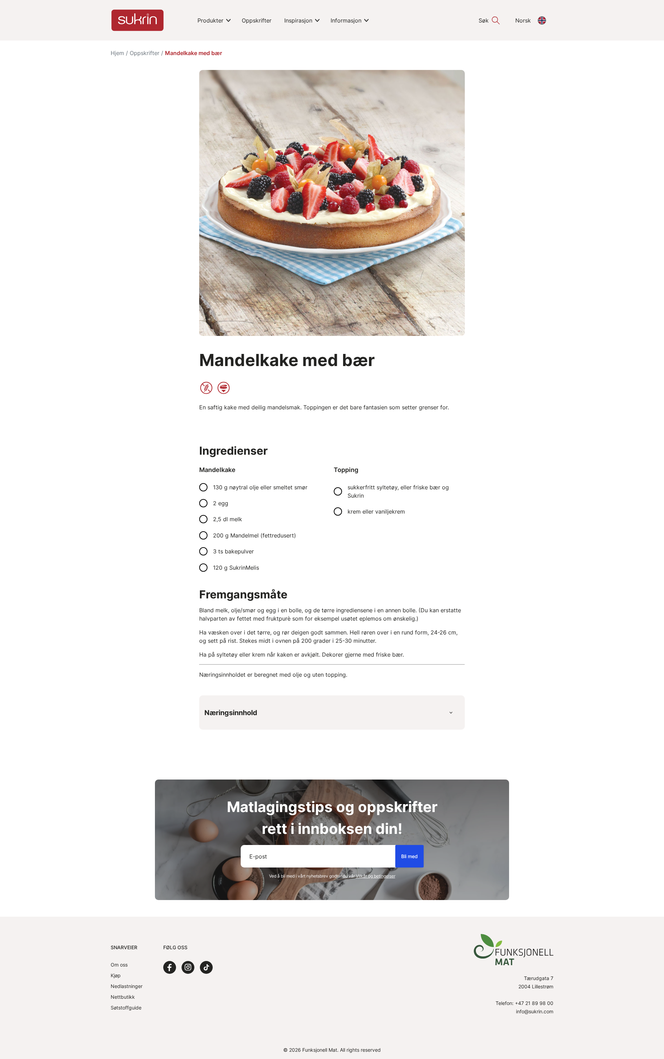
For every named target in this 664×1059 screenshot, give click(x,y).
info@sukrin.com (534, 1011)
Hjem (117, 53)
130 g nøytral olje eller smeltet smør (260, 487)
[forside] (137, 20)
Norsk (523, 20)
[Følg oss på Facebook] (169, 967)
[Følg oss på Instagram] (188, 967)
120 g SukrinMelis (236, 567)
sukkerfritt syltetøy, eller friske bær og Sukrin (398, 491)
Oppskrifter (144, 53)
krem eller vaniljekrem (376, 511)
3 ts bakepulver (233, 551)
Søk (484, 20)
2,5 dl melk (227, 519)
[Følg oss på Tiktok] (206, 967)
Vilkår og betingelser (375, 876)
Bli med (409, 856)
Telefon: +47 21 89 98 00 (524, 1003)
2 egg (220, 503)
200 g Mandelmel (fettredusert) (254, 535)
